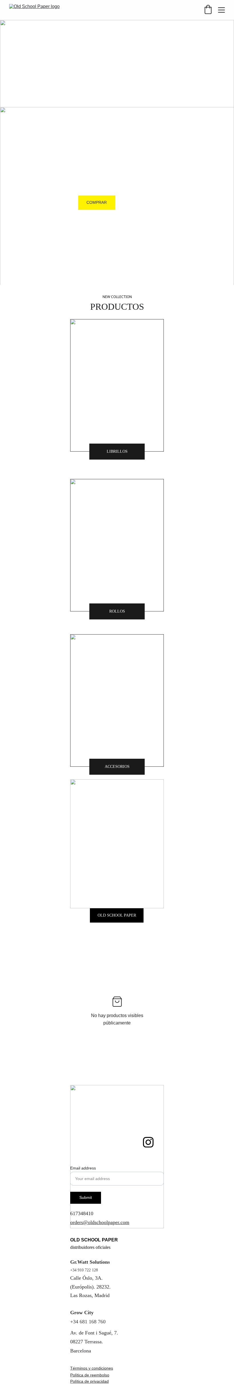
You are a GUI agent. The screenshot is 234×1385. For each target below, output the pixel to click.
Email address (83, 1168)
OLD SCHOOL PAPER (117, 915)
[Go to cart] (208, 10)
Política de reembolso (89, 1375)
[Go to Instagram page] (148, 1142)
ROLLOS (117, 611)
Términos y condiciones (91, 1368)
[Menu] (221, 10)
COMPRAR (96, 202)
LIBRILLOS (117, 451)
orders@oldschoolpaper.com (99, 1222)
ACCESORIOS (117, 766)
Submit (85, 1197)
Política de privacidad (89, 1381)
